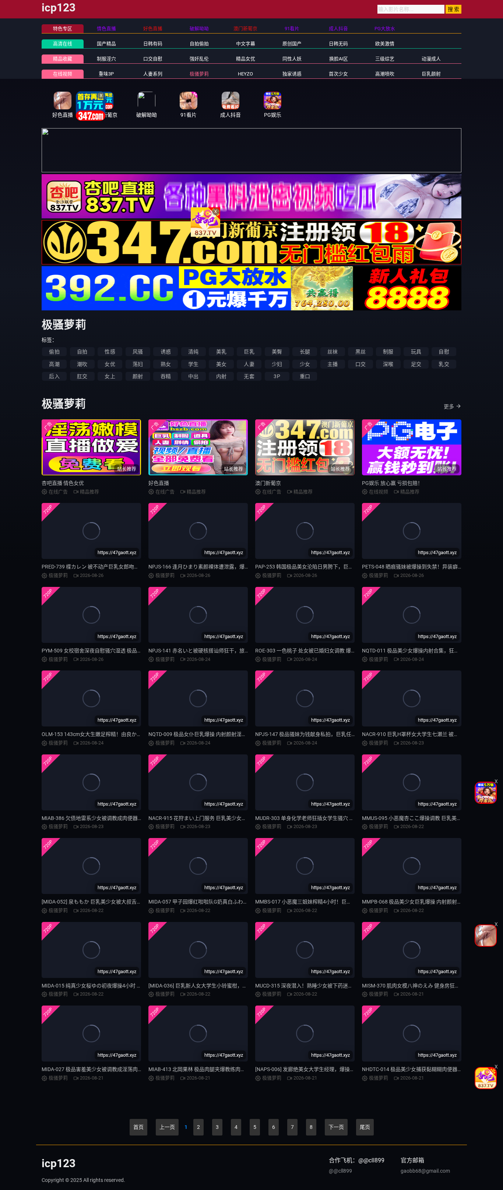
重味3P (106, 74)
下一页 (336, 1127)
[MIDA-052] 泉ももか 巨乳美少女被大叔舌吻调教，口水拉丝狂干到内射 (123, 902)
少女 (305, 364)
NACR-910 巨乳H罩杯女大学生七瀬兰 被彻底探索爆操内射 (428, 734)
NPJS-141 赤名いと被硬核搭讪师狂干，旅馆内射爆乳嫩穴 (214, 651)
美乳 (221, 352)
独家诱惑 (292, 74)
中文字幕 (245, 43)
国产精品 (106, 43)
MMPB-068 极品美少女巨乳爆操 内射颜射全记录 (417, 902)
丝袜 (332, 352)
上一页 (167, 1127)
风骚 (138, 352)
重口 (305, 376)
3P (277, 376)
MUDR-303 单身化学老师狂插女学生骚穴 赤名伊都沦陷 (317, 818)
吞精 (166, 376)
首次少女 (338, 74)
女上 (110, 376)
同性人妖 (292, 58)
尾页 (365, 1127)
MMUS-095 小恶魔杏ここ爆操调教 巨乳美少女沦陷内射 (425, 818)
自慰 (444, 352)
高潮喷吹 (384, 74)
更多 (449, 406)
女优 (110, 364)
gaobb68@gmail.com (425, 1171)
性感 (110, 352)
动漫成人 (431, 58)
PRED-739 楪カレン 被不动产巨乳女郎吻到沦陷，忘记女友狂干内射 (119, 567)
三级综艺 (384, 58)
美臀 (277, 352)
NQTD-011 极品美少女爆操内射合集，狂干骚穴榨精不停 (426, 651)
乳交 (444, 364)
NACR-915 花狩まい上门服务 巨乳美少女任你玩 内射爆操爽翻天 (221, 818)
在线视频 (62, 74)
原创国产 (292, 43)
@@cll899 (340, 1171)
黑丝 (360, 352)
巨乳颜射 (431, 74)
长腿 (305, 352)
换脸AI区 (338, 58)
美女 (221, 364)
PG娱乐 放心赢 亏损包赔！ (392, 483)
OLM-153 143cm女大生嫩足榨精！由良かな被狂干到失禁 (107, 734)
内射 (221, 376)
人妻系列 (152, 74)
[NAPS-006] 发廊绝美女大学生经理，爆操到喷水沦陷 (315, 1069)
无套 (249, 376)
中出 (193, 376)
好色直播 (158, 483)
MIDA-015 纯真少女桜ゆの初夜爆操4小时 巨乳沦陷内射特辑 (110, 986)
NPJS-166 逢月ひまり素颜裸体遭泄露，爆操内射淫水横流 (214, 567)
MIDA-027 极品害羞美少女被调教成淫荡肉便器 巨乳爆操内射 (111, 1069)
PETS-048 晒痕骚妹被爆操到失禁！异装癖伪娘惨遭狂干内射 (430, 567)
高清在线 (62, 43)
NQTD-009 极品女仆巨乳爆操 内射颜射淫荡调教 (202, 734)
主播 (332, 364)
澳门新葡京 (268, 483)
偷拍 (54, 352)
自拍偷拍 (199, 43)
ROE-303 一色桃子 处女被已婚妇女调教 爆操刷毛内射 (316, 651)
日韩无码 (338, 43)
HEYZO (245, 74)
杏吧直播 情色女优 (63, 483)
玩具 (416, 352)
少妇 (277, 364)
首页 (138, 1127)
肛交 (82, 376)
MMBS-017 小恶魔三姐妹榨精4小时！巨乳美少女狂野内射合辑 (326, 902)
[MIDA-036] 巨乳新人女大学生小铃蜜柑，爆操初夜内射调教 (216, 986)
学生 (193, 364)
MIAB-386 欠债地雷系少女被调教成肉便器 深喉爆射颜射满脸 (111, 818)
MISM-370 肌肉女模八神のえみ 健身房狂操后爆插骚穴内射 (429, 986)
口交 (360, 364)
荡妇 (138, 364)
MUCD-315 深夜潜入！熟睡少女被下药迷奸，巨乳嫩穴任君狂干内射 (332, 986)
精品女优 (245, 58)
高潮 (54, 364)
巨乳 (249, 352)
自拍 (82, 352)
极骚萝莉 (199, 74)
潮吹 (82, 364)
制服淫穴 (106, 58)
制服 (388, 352)
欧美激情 (384, 43)
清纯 (193, 352)
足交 (416, 364)
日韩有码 (152, 43)
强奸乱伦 (199, 58)
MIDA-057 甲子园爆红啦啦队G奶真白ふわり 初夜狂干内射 (214, 902)
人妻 (249, 364)
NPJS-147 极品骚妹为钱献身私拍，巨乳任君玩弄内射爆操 (321, 734)
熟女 (166, 364)
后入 (54, 376)
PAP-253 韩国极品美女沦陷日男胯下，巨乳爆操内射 (314, 567)
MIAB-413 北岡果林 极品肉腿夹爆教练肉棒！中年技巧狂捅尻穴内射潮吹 (230, 1069)
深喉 (388, 364)
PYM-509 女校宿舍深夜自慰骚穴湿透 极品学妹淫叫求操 (105, 651)
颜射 (138, 376)
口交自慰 (152, 58)
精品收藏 (62, 58)
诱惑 (166, 352)
